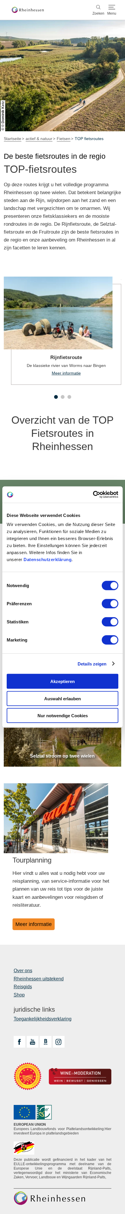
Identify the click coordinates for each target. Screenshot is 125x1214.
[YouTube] (32, 1042)
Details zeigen (92, 663)
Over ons (23, 970)
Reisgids (23, 986)
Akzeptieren (62, 681)
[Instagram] (59, 1042)
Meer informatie (62, 331)
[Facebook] (19, 1042)
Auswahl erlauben (62, 698)
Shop (19, 994)
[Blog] (45, 1042)
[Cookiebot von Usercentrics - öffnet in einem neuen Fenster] (92, 495)
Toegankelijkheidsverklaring (43, 1018)
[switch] (110, 603)
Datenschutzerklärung (48, 559)
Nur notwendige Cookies (63, 715)
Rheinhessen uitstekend (39, 978)
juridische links (34, 1009)
